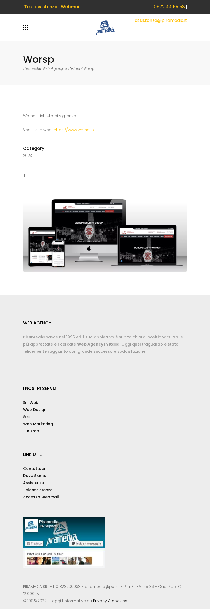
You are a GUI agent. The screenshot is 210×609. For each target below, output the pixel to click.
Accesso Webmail (41, 497)
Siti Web (31, 402)
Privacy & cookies (110, 601)
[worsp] (105, 232)
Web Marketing (38, 424)
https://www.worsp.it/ (74, 130)
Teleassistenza (40, 7)
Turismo (31, 431)
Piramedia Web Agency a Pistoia (51, 68)
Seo (26, 417)
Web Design (34, 409)
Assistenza (33, 483)
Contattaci (34, 468)
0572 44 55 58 (169, 7)
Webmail (70, 7)
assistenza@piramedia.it (161, 20)
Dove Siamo (34, 475)
